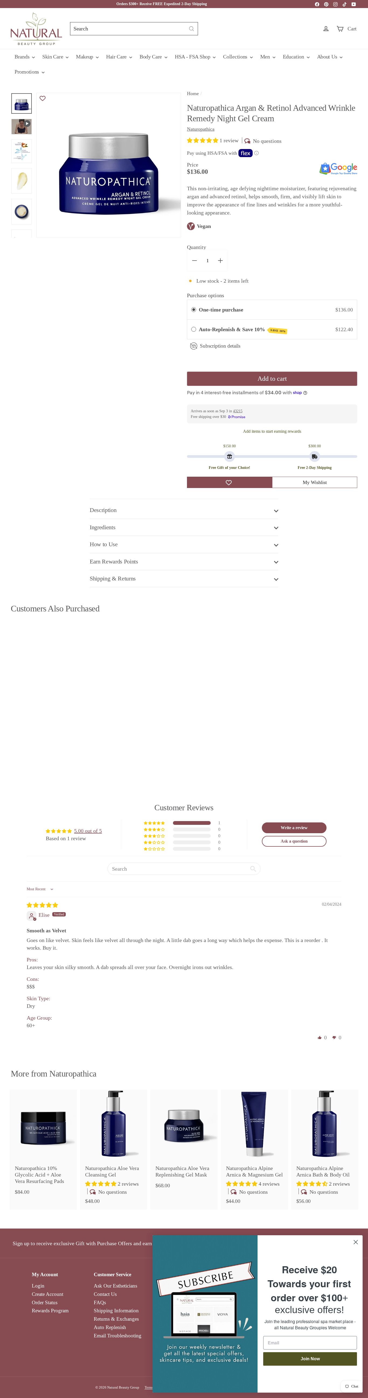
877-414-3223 (240, 4)
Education (294, 57)
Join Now (310, 1359)
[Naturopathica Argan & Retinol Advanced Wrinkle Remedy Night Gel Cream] (37, 692)
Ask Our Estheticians (115, 1286)
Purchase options (205, 295)
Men (265, 57)
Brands (23, 57)
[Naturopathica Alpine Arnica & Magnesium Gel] (254, 1150)
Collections (235, 57)
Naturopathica (72, 1073)
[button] (203, 140)
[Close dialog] (355, 1242)
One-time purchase (221, 310)
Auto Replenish (110, 1327)
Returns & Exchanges (116, 1319)
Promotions (27, 72)
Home (193, 93)
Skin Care (53, 57)
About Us (327, 57)
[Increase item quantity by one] (220, 260)
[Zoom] (109, 165)
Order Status (44, 1302)
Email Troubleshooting (117, 1335)
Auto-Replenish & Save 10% (242, 329)
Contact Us (105, 1294)
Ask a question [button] (294, 841)
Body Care (151, 57)
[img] (42, 905)
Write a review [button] (294, 827)
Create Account (47, 1294)
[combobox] (134, 28)
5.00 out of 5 (88, 831)
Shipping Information (116, 1310)
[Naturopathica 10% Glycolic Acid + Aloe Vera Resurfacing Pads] (43, 1145)
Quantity (196, 247)
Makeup (85, 57)
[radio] (193, 309)
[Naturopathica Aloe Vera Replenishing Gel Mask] (184, 1142)
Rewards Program (50, 1310)
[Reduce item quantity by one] (194, 260)
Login (38, 1286)
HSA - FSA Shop (193, 57)
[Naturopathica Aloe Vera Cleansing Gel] (113, 1150)
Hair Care (117, 57)
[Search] (191, 28)
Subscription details (220, 346)
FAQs (100, 1302)
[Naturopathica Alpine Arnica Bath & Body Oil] (325, 1150)
